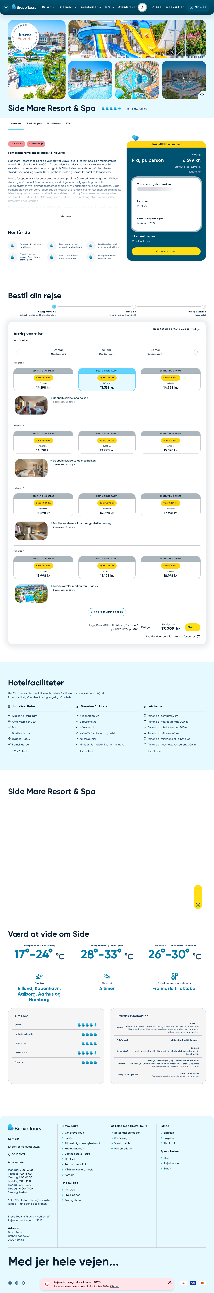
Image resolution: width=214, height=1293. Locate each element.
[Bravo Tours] (24, 1128)
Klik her (114, 1286)
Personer (143, 201)
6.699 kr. (192, 160)
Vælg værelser (166, 251)
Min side (200, 7)
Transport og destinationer (155, 184)
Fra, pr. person (148, 160)
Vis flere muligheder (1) (107, 612)
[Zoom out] (198, 897)
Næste (192, 627)
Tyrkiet (143, 108)
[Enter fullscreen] (198, 905)
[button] (107, 405)
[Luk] (170, 1282)
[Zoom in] (198, 889)
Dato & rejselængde (150, 219)
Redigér (146, 627)
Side (134, 108)
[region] (107, 857)
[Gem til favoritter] (202, 95)
